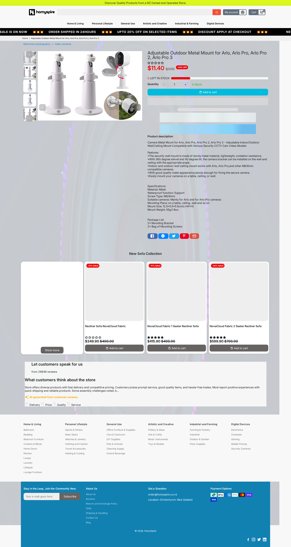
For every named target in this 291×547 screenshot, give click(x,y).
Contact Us (92, 517)
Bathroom (29, 429)
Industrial (195, 434)
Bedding (28, 434)
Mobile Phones (239, 444)
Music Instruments (158, 439)
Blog (88, 522)
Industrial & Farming (187, 23)
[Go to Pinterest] (184, 236)
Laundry (28, 462)
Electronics (237, 429)
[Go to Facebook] (153, 236)
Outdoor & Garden (199, 439)
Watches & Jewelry (75, 439)
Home (25, 38)
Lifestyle (28, 467)
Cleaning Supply (115, 448)
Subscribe (70, 496)
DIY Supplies (113, 439)
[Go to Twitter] (174, 236)
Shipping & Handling (96, 513)
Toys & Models (156, 444)
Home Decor (30, 448)
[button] (156, 63)
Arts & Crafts (155, 434)
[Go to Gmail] (194, 236)
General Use (128, 23)
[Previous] (29, 54)
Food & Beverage (116, 453)
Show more (52, 350)
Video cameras (63, 44)
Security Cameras (241, 448)
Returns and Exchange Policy (101, 503)
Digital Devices (215, 23)
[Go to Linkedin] (265, 540)
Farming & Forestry (200, 429)
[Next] (29, 118)
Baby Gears (71, 434)
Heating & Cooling (74, 453)
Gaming (235, 439)
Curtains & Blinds (33, 444)
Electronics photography (36, 44)
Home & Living (75, 23)
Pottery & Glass (156, 429)
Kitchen (28, 453)
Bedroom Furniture (34, 439)
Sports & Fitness (74, 429)
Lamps (27, 458)
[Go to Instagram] (253, 540)
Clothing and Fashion (76, 444)
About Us (91, 494)
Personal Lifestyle (102, 23)
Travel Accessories (75, 448)
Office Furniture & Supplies (121, 429)
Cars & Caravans (116, 434)
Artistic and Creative (155, 23)
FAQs (88, 508)
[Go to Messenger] (163, 236)
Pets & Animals (115, 444)
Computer (236, 434)
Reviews (90, 499)
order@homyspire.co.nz (162, 494)
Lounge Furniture (33, 472)
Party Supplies (197, 444)
